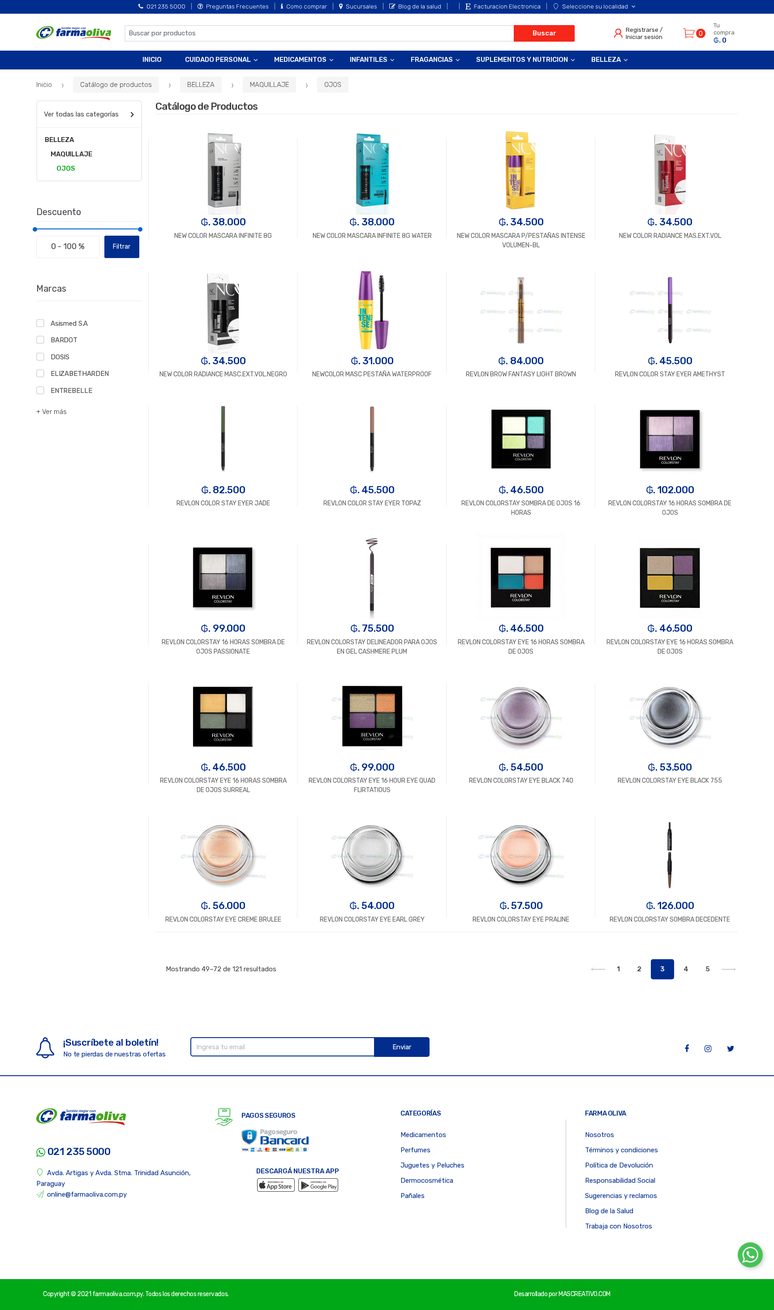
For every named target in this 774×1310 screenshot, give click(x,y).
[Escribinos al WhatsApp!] (750, 1256)
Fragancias (432, 60)
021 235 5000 (165, 6)
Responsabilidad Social (620, 1180)
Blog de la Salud (609, 1211)
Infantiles (368, 60)
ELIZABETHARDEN (80, 374)
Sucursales (361, 6)
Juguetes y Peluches (432, 1165)
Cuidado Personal (218, 60)
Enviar (401, 1047)
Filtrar (121, 246)
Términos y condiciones (621, 1150)
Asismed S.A (69, 323)
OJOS (332, 85)
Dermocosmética (426, 1180)
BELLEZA (201, 85)
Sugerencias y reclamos (621, 1196)
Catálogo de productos (116, 85)
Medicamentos (300, 60)
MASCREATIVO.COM (585, 1294)
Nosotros (599, 1135)
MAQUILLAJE (269, 85)
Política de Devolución (619, 1165)
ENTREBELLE (71, 391)
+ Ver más (51, 412)
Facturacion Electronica (507, 6)
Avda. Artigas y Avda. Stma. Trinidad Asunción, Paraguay (113, 1178)
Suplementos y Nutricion (522, 60)
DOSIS (60, 357)
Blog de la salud (419, 6)
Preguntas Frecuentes (237, 6)
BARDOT (64, 340)
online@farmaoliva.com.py (87, 1194)
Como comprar (306, 6)
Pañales (412, 1196)
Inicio (152, 60)
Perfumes (415, 1150)
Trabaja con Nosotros (618, 1226)
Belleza (606, 60)
